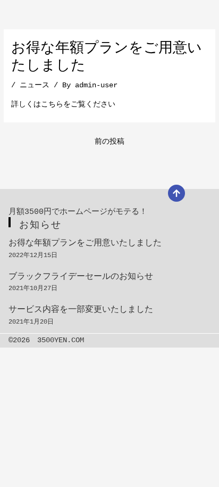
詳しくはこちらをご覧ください (63, 105)
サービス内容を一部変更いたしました (81, 310)
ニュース (34, 85)
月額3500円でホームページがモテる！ (78, 212)
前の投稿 (109, 142)
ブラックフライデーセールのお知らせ (81, 277)
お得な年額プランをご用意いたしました (85, 243)
